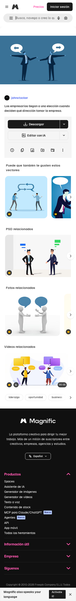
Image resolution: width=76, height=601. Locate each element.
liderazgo (14, 397)
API (6, 523)
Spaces (9, 481)
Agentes (14, 517)
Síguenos (11, 568)
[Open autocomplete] (9, 18)
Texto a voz (12, 502)
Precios (38, 7)
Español (38, 456)
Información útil (16, 544)
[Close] (70, 594)
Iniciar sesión (59, 7)
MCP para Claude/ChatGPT (27, 512)
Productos (12, 474)
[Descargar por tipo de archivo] (64, 124)
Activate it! (57, 594)
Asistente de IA (14, 487)
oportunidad (35, 397)
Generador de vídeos (18, 497)
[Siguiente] (70, 197)
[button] (38, 456)
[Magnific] (38, 422)
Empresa (11, 556)
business (57, 397)
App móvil (11, 528)
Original (27, 36)
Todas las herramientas (19, 533)
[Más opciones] (62, 150)
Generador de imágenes (20, 492)
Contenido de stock (17, 507)
